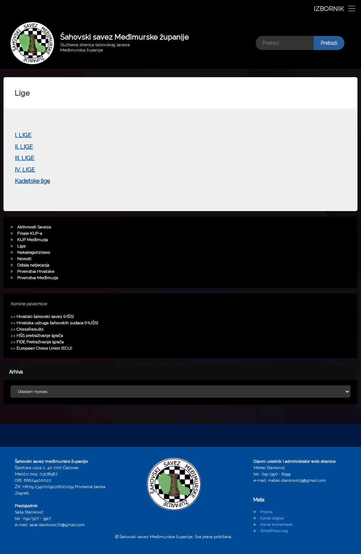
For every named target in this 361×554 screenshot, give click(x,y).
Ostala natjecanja (33, 265)
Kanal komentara (276, 524)
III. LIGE (24, 158)
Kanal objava (272, 518)
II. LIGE (24, 146)
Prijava (266, 511)
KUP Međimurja (32, 239)
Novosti (24, 258)
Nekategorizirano (33, 252)
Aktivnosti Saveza (34, 226)
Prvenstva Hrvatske (35, 271)
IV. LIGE (25, 169)
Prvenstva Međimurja (37, 277)
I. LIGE (23, 135)
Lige (21, 246)
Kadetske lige (32, 181)
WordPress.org (274, 530)
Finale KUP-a (29, 233)
